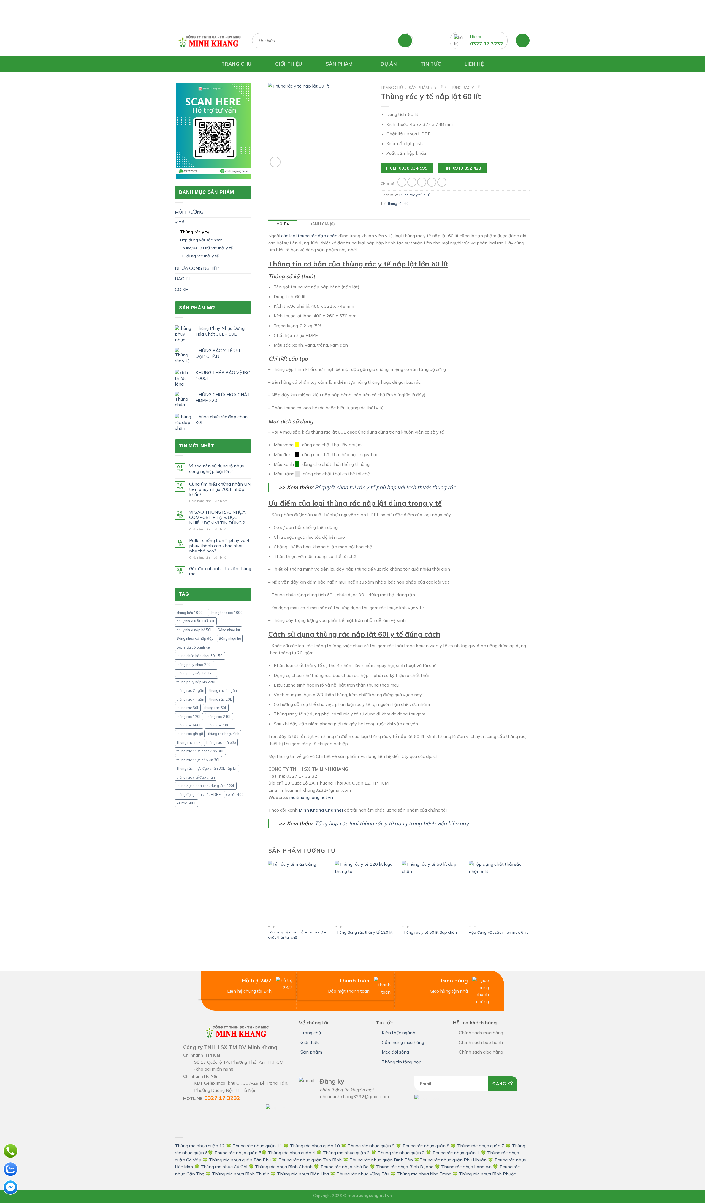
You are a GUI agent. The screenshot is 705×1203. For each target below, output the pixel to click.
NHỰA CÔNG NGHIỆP (197, 268)
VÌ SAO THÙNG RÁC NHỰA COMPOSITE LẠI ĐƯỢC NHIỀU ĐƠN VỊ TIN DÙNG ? (217, 517)
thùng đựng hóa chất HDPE (199, 794)
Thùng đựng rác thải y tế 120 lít (363, 932)
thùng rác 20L (220, 699)
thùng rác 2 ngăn (190, 690)
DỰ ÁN (389, 63)
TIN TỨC (431, 63)
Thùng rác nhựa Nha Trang (424, 1174)
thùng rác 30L (188, 708)
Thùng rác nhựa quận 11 (257, 1145)
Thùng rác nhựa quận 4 (291, 1152)
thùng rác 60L (215, 708)
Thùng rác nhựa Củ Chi (224, 1166)
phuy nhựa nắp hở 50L (194, 630)
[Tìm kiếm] (407, 40)
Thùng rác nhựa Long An (466, 1166)
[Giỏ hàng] (523, 40)
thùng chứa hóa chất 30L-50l (200, 656)
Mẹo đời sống (395, 1052)
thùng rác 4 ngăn (190, 699)
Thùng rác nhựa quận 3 (346, 1152)
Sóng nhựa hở (230, 638)
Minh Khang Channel (321, 810)
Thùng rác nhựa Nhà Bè (344, 1166)
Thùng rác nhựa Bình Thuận (240, 1174)
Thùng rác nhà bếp (221, 742)
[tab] (282, 223)
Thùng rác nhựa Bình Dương (404, 1166)
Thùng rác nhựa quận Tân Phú (240, 1160)
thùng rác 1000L (220, 725)
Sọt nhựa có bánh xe (193, 647)
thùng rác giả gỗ (190, 733)
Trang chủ (392, 87)
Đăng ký (502, 1083)
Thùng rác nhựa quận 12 (200, 1145)
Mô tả (282, 224)
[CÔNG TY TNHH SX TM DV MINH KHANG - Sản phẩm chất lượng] (209, 40)
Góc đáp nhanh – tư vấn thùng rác (220, 571)
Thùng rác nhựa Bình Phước (487, 1174)
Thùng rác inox (188, 742)
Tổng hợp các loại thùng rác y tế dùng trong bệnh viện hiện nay (392, 823)
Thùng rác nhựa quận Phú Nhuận (453, 1160)
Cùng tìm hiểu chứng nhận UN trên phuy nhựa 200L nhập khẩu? (220, 489)
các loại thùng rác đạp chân (309, 235)
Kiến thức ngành (398, 1032)
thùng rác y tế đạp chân (196, 777)
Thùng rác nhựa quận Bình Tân (380, 1160)
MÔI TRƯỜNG (189, 212)
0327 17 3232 (486, 43)
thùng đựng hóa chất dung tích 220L (206, 785)
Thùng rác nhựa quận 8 (426, 1145)
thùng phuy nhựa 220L (195, 664)
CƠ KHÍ (182, 289)
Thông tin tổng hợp (401, 1062)
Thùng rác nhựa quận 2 (401, 1152)
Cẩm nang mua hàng (403, 1042)
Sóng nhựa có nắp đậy (195, 638)
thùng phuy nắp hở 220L (196, 673)
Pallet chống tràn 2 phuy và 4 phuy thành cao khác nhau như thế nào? (219, 546)
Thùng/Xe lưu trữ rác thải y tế (206, 248)
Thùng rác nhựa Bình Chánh (284, 1166)
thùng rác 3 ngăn (223, 690)
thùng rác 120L (189, 716)
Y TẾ (179, 222)
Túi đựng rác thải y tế (199, 256)
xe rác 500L (186, 803)
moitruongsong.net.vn (311, 797)
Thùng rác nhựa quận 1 (455, 1152)
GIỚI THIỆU (288, 63)
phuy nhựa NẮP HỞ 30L (196, 621)
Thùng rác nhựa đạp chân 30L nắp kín (207, 768)
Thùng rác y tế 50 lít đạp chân (429, 932)
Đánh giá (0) (322, 224)
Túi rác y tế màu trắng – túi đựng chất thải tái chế (297, 935)
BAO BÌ (182, 278)
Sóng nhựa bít (229, 630)
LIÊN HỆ (474, 63)
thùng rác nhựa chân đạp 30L (200, 751)
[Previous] (268, 905)
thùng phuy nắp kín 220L (196, 682)
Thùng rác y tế (194, 232)
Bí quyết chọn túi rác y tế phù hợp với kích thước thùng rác (385, 487)
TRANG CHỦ (236, 63)
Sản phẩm (419, 87)
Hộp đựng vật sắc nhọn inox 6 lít (498, 932)
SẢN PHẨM (339, 63)
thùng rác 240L (219, 716)
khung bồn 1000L (191, 612)
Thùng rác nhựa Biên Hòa (303, 1174)
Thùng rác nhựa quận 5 (237, 1152)
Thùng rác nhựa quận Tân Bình (310, 1160)
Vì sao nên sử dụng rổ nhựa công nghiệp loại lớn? (216, 468)
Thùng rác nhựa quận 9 (371, 1145)
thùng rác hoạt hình (223, 733)
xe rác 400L (236, 794)
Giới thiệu (309, 1042)
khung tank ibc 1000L (227, 612)
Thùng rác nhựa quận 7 (480, 1145)
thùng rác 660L (189, 725)
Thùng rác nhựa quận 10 (315, 1145)
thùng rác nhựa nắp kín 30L (198, 760)
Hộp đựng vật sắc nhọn (201, 240)
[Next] (530, 905)
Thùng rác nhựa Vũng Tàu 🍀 (367, 1174)
